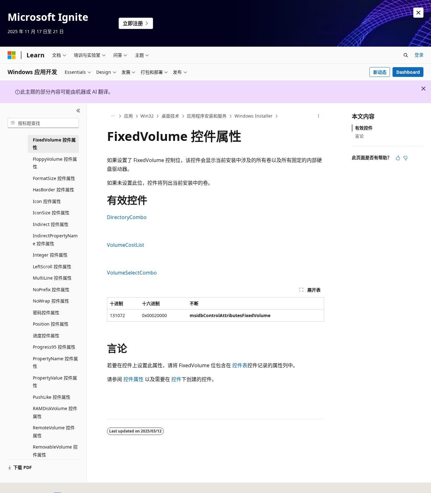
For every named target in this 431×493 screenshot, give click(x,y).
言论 (359, 136)
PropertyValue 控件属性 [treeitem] (55, 382)
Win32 (147, 116)
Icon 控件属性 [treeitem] (47, 201)
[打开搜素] (405, 55)
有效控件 (364, 128)
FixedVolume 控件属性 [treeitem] (54, 144)
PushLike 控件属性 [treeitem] (51, 397)
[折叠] (78, 111)
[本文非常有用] (398, 158)
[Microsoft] (12, 55)
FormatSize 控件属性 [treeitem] (54, 178)
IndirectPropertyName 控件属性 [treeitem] (55, 239)
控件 (176, 379)
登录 (419, 55)
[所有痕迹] (112, 116)
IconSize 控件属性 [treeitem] (51, 213)
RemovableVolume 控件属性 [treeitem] (55, 451)
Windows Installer (253, 116)
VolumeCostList (125, 244)
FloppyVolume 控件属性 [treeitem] (55, 163)
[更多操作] (318, 116)
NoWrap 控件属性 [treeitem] (51, 301)
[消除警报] (418, 13)
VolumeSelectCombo (132, 272)
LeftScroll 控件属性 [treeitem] (52, 267)
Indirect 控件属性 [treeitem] (50, 224)
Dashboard (408, 72)
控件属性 (133, 379)
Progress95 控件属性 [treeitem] (54, 347)
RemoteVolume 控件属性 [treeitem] (54, 431)
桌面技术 (170, 116)
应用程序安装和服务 (207, 116)
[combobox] (43, 123)
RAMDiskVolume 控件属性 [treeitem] (55, 412)
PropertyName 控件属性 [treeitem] (55, 362)
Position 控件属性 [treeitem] (50, 324)
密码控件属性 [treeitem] (46, 313)
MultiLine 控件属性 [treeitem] (52, 278)
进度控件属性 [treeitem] (46, 336)
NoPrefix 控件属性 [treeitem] (51, 290)
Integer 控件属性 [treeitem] (50, 255)
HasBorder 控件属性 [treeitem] (53, 190)
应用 (128, 116)
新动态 (380, 72)
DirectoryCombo (127, 217)
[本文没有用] (405, 158)
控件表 (239, 365)
